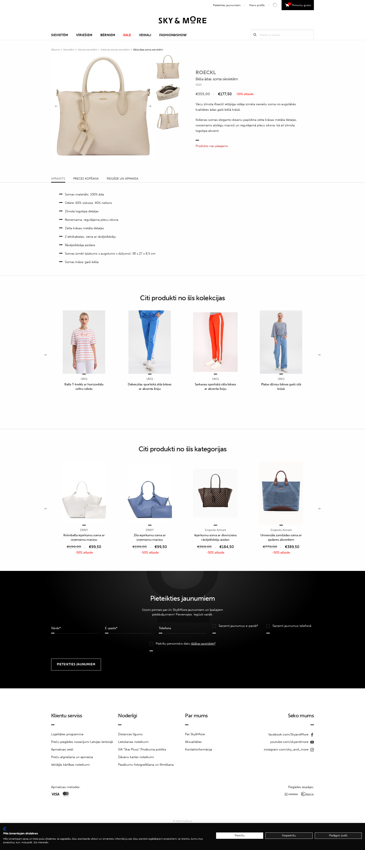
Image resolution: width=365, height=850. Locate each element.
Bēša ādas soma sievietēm (148, 49)
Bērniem (107, 35)
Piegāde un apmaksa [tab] (122, 178)
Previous (56, 106)
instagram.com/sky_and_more (286, 749)
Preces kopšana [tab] (86, 178)
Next (149, 106)
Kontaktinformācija (198, 749)
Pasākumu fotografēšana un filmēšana (146, 765)
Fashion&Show (173, 35)
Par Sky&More (195, 734)
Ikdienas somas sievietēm (115, 49)
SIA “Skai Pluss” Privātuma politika (142, 749)
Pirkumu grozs (300, 5)
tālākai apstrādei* (203, 643)
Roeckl (206, 72)
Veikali (145, 35)
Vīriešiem (84, 35)
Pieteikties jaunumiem (227, 5)
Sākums (55, 49)
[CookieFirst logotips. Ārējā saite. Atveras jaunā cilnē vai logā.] (4, 829)
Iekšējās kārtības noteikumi (70, 765)
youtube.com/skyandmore (289, 742)
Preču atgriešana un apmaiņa (72, 757)
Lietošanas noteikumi (133, 742)
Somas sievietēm (87, 49)
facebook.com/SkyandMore (288, 734)
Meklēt (255, 35)
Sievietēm (59, 35)
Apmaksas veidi (62, 749)
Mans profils (257, 5)
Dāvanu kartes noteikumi (136, 757)
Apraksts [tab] (58, 178)
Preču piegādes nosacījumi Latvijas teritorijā (82, 742)
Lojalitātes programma (67, 734)
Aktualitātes (193, 742)
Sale (127, 35)
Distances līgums (130, 734)
